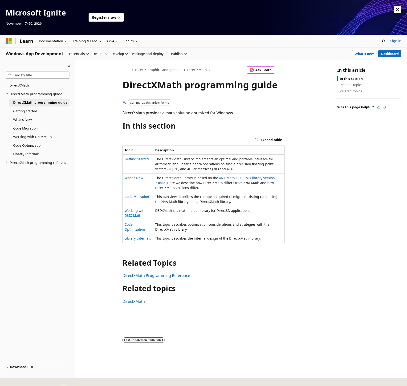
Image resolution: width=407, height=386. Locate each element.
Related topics (351, 91)
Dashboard (390, 53)
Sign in (395, 41)
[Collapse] (69, 66)
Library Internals (138, 238)
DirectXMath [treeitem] (19, 85)
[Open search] (383, 41)
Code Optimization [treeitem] (28, 145)
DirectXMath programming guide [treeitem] (40, 102)
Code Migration (137, 196)
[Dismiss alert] (397, 9)
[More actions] (280, 70)
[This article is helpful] (379, 107)
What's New (134, 178)
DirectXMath (197, 69)
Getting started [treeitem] (25, 111)
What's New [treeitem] (22, 119)
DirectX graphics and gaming (158, 69)
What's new (364, 53)
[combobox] (37, 75)
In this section (351, 78)
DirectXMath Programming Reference (156, 275)
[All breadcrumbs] (126, 70)
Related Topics (351, 85)
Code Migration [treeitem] (25, 128)
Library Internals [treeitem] (26, 154)
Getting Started (137, 159)
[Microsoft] (9, 41)
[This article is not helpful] (384, 107)
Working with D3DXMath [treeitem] (32, 136)
